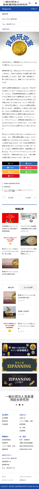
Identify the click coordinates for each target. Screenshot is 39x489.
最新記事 (5, 14)
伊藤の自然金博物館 (26, 443)
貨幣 (13, 191)
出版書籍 (22, 431)
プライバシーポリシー (26, 477)
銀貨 (13, 190)
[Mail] (19, 404)
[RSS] (22, 404)
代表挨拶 (5, 424)
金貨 (10, 190)
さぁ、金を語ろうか (8, 24)
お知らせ (22, 418)
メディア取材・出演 (8, 446)
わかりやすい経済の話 (9, 19)
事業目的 (5, 421)
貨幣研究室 (5, 29)
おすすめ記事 (28, 287)
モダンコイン (8, 191)
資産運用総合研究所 (14, 183)
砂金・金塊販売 (25, 440)
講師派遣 (5, 449)
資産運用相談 (6, 440)
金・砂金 (22, 427)
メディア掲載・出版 (26, 421)
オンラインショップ (7, 480)
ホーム (4, 477)
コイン (6, 190)
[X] (16, 404)
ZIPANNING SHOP (26, 449)
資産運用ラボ (6, 461)
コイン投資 (18, 190)
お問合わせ (23, 480)
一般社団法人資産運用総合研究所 (20, 398)
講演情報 (22, 424)
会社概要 (5, 418)
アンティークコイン (27, 190)
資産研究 (5, 443)
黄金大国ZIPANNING (26, 446)
